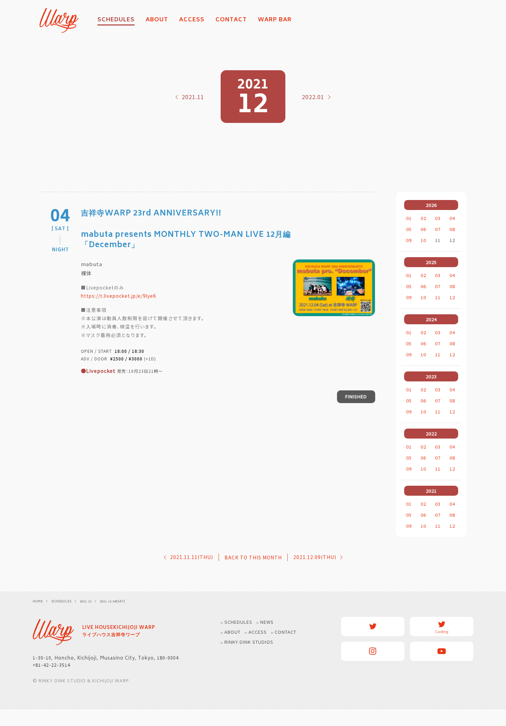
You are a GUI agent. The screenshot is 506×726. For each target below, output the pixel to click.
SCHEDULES (238, 622)
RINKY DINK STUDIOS (248, 642)
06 (423, 229)
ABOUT (157, 20)
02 (423, 218)
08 (452, 229)
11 (438, 297)
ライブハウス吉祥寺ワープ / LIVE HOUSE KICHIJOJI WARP (53, 632)
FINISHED (356, 396)
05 (409, 229)
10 (423, 240)
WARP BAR (275, 20)
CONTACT (231, 20)
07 (438, 229)
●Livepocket (98, 370)
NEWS (267, 622)
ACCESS (191, 20)
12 (452, 297)
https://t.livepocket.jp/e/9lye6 (118, 295)
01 (409, 218)
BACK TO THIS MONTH (253, 557)
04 (452, 218)
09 (409, 240)
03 (438, 218)
